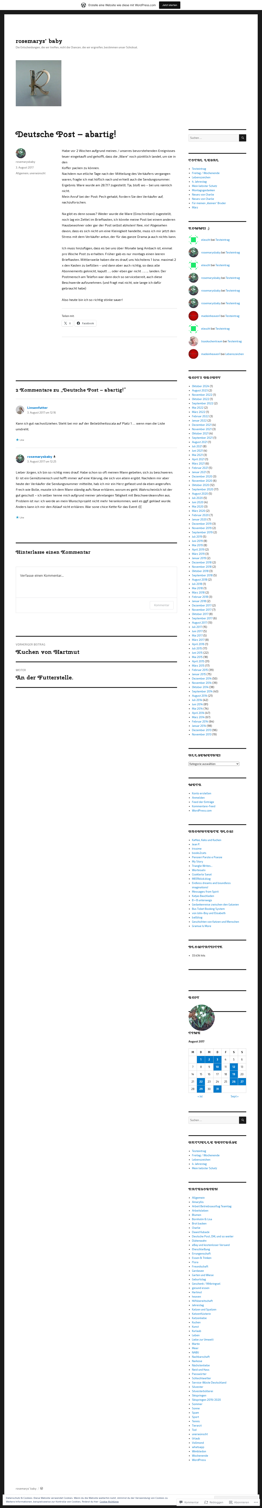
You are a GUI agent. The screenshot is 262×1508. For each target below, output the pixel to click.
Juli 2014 (197, 700)
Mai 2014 (197, 708)
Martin (196, 1343)
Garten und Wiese (203, 1275)
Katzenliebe (199, 1318)
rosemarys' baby (39, 41)
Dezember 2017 (201, 605)
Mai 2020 (197, 506)
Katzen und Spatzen (204, 1309)
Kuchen (196, 1322)
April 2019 (198, 549)
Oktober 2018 (200, 571)
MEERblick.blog (201, 878)
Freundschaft (200, 1266)
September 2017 (202, 618)
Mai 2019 (197, 545)
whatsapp (198, 1447)
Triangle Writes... (202, 865)
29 (201, 1089)
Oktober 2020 (200, 485)
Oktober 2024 (200, 386)
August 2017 (199, 622)
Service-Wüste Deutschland (209, 1382)
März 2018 (198, 592)
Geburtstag (199, 1279)
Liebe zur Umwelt (202, 1339)
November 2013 (201, 734)
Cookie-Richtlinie (109, 1501)
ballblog (197, 917)
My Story (197, 861)
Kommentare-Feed (203, 806)
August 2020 (200, 493)
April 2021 (198, 459)
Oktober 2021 (200, 433)
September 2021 (202, 437)
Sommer (197, 1404)
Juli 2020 (197, 498)
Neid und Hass (200, 1369)
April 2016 (198, 644)
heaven (196, 1296)
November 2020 (202, 480)
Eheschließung (201, 1249)
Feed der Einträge (203, 802)
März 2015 (198, 665)
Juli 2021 (197, 446)
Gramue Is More (201, 926)
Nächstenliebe (201, 1365)
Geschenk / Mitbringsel (206, 1283)
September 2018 (202, 575)
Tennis (196, 1421)
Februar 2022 (200, 416)
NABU (195, 1352)
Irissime (197, 848)
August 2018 (199, 579)
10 (217, 1066)
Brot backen (199, 1223)
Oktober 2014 (200, 687)
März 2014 (198, 717)
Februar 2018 (200, 596)
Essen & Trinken (201, 1257)
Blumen (196, 1214)
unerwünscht (37, 173)
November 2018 (202, 566)
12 (234, 1066)
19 (234, 1074)
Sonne (196, 1408)
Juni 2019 (197, 541)
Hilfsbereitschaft (202, 1300)
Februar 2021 (200, 467)
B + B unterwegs (202, 900)
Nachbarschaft (201, 1356)
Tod (194, 1429)
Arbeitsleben (200, 1210)
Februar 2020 (200, 515)
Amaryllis (198, 1202)
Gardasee (198, 1270)
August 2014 (199, 695)
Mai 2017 (197, 635)
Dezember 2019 (202, 523)
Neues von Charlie (203, 194)
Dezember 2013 (201, 730)
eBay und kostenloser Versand (211, 1245)
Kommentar (161, 605)
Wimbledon (199, 1451)
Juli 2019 (197, 536)
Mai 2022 (197, 407)
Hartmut (197, 1292)
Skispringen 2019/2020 (206, 1399)
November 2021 (202, 429)
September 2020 (202, 489)
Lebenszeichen (201, 177)
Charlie (196, 1227)
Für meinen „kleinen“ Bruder (209, 203)
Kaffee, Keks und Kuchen (206, 840)
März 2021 (198, 463)
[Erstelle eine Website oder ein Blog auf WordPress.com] (41, 1488)
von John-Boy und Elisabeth (209, 913)
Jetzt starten (169, 5)
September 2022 (202, 403)
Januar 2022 (199, 420)
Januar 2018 (199, 601)
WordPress (199, 1460)
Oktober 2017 (200, 614)
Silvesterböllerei (202, 1391)
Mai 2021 (197, 455)
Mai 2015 (197, 657)
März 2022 (198, 412)
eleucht (205, 239)
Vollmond (198, 1442)
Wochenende (200, 1455)
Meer (195, 1348)
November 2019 (202, 528)
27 (242, 1081)
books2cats (199, 853)
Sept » (234, 1096)
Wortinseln (199, 870)
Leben (196, 1335)
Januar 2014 (199, 725)
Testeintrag (199, 168)
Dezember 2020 (202, 476)
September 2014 (202, 691)
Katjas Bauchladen (203, 896)
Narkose (197, 1361)
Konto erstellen (201, 793)
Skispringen (199, 1395)
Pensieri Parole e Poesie (207, 857)
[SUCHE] (242, 137)
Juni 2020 (197, 502)
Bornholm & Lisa (202, 1219)
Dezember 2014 (202, 678)
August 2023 (200, 390)
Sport (195, 1417)
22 (201, 1081)
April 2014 (198, 712)
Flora (195, 1262)
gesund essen (200, 1288)
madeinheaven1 (210, 316)
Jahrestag (198, 1305)
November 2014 (202, 682)
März (195, 207)
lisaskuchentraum (211, 341)
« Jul (200, 1096)
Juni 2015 (197, 652)
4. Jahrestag (199, 181)
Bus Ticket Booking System (208, 908)
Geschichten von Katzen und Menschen (215, 921)
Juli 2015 (197, 648)
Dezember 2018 (202, 562)
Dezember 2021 (202, 424)
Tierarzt (197, 1425)
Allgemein (22, 173)
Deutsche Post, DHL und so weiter (213, 1236)
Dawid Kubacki (200, 1232)
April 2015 (198, 661)
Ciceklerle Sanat (202, 874)
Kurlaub (196, 1331)
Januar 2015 (199, 674)
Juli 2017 (197, 627)
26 (234, 1081)
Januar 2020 (199, 519)
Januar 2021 (199, 472)
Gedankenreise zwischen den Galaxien (215, 904)
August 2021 (199, 442)
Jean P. (196, 844)
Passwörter (199, 1374)
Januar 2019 (199, 558)
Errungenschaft (201, 1253)
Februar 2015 (200, 669)
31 (217, 1089)
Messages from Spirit (205, 891)
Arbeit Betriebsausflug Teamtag (212, 1206)
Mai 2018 (197, 588)
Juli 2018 (197, 584)
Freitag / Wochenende (206, 173)
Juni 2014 (197, 704)
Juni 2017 (197, 631)
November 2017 (201, 609)
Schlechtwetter (201, 1378)
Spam (195, 1412)
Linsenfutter (37, 407)
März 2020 (198, 510)
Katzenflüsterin (201, 1313)
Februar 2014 (200, 721)
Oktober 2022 (200, 399)
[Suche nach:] (214, 137)
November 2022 (202, 394)
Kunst (195, 1326)
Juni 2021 (197, 450)
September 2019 (202, 532)
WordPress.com (202, 810)
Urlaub (196, 1438)
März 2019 (198, 553)
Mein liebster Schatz (204, 186)
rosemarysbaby (25, 161)
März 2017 (198, 639)
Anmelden (198, 797)
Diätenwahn (199, 1240)
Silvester (197, 1386)
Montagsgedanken (203, 190)
